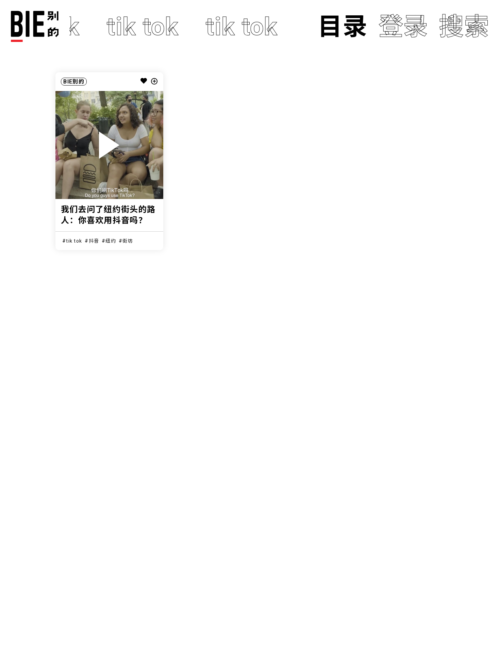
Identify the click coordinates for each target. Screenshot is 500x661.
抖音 (94, 241)
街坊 (127, 241)
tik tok (74, 241)
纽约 (110, 241)
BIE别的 (73, 81)
